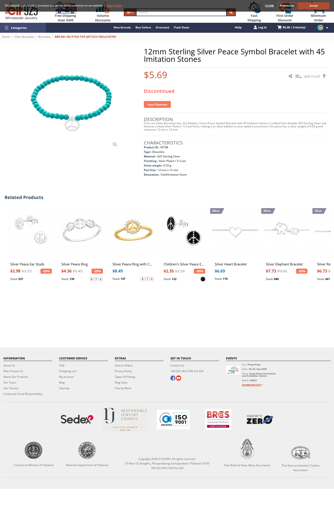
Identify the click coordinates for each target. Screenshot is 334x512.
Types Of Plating (125, 377)
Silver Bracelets (24, 37)
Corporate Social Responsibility (22, 394)
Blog (62, 382)
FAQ (61, 365)
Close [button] (269, 5)
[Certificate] (125, 419)
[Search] (231, 12)
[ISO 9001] (173, 419)
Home (6, 37)
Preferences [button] (287, 5)
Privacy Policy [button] (113, 5)
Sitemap (64, 388)
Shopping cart (68, 371)
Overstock (162, 27)
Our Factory (10, 388)
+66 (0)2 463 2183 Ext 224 (186, 371)
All (129, 12)
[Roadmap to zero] (260, 419)
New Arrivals (122, 27)
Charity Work (123, 388)
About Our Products (15, 377)
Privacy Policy (123, 371)
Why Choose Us (13, 371)
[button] (23, 28)
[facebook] (172, 378)
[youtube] (178, 378)
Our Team (9, 382)
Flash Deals (181, 27)
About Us (9, 365)
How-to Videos (124, 365)
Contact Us (177, 365)
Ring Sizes (121, 382)
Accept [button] (313, 5)
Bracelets (44, 37)
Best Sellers (143, 27)
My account (66, 377)
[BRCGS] (218, 419)
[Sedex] (77, 419)
